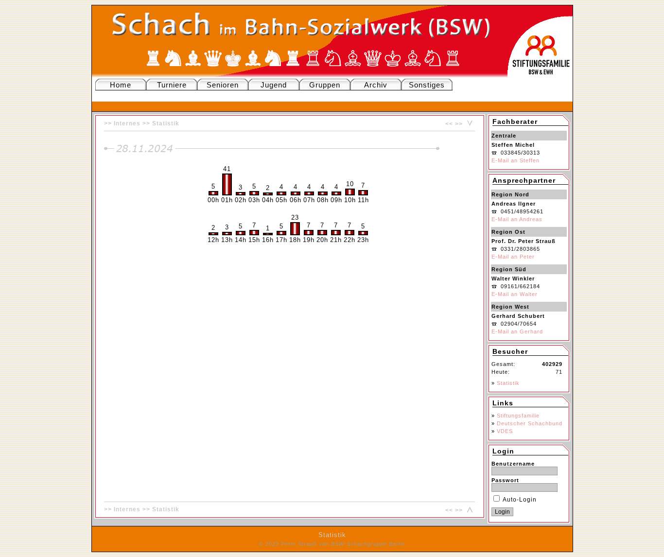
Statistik (165, 123)
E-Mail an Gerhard (517, 331)
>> (459, 124)
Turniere (172, 85)
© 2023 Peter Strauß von (332, 544)
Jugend (274, 85)
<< (449, 124)
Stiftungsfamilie (518, 415)
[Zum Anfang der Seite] (468, 510)
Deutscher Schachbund (529, 423)
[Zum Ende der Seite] (468, 124)
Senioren (223, 85)
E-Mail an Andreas (516, 219)
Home (120, 85)
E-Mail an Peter (513, 257)
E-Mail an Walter (514, 294)
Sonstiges (427, 85)
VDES (505, 431)
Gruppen (324, 85)
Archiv (375, 85)
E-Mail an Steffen (515, 160)
